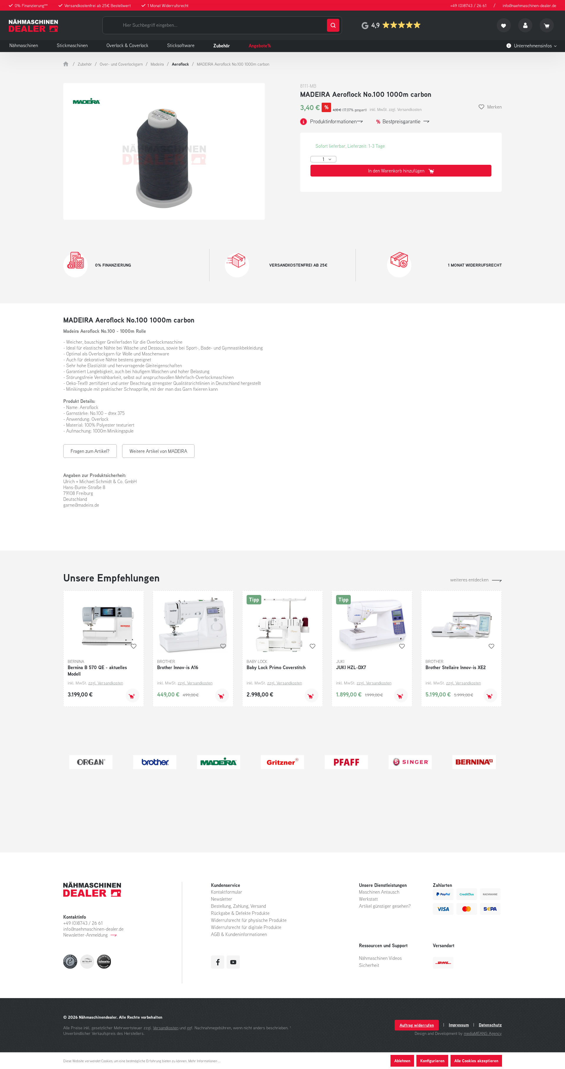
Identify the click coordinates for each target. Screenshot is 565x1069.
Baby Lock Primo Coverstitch (276, 667)
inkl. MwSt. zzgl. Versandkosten (396, 109)
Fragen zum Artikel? (90, 451)
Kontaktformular (226, 892)
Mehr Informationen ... (204, 1061)
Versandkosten (165, 1027)
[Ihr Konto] (525, 25)
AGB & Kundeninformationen (239, 934)
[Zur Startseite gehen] (33, 25)
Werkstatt (368, 899)
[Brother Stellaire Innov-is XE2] (461, 624)
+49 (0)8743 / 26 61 (468, 5)
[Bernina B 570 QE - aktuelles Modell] (103, 624)
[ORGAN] (471, 762)
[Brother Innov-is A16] (193, 624)
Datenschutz (490, 1025)
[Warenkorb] (547, 25)
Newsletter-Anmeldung (85, 935)
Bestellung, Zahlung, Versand (238, 906)
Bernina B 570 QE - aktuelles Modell (97, 670)
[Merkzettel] (504, 25)
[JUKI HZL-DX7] (372, 624)
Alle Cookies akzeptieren (476, 1060)
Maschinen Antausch (379, 892)
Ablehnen (402, 1060)
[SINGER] (216, 762)
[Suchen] (333, 25)
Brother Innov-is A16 (177, 667)
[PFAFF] (152, 762)
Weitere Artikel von (158, 451)
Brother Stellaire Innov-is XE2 (456, 667)
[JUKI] (408, 762)
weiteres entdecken (469, 580)
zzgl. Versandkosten (105, 683)
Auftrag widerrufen (417, 1025)
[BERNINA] (280, 762)
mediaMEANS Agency (483, 1033)
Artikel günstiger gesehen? (385, 906)
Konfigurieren (432, 1060)
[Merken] (134, 646)
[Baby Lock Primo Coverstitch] (282, 624)
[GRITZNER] (88, 762)
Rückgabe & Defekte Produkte (240, 913)
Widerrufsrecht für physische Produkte (249, 920)
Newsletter (221, 899)
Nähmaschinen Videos (380, 958)
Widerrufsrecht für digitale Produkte (246, 927)
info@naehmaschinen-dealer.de (529, 5)
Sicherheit (369, 965)
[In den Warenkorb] (132, 695)
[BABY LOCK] (344, 762)
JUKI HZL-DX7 (351, 667)
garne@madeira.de (81, 505)
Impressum (459, 1025)
